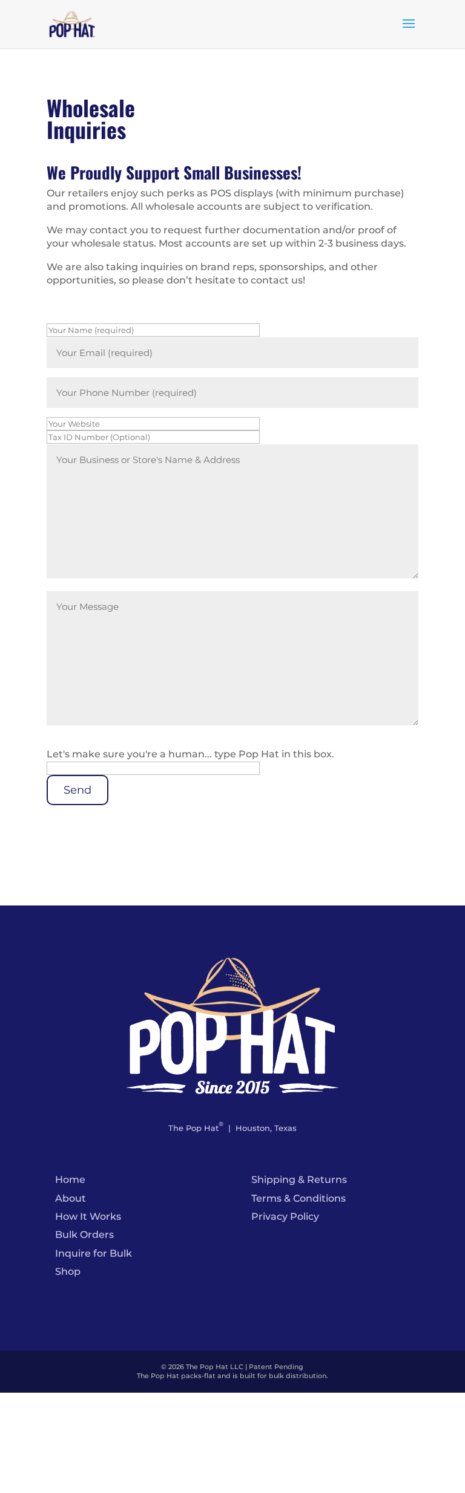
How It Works (88, 1216)
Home (70, 1179)
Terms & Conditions (298, 1198)
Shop (68, 1271)
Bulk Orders (84, 1234)
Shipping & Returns (299, 1179)
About (70, 1198)
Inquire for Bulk (93, 1253)
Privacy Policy (285, 1216)
